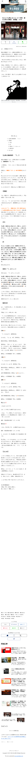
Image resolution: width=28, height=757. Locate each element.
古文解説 (8, 614)
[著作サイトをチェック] (7, 635)
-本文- (10, 142)
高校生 (13, 614)
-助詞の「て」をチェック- (15, 146)
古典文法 (23, 612)
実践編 (14, 616)
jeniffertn (20, 38)
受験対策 (17, 612)
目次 (12, 135)
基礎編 (9, 616)
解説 (3, 618)
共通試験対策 (11, 612)
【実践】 (10, 140)
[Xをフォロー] (20, 635)
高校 (13, 618)
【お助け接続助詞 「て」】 (14, 138)
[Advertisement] (14, 118)
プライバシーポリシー (14, 750)
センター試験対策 (20, 614)
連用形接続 (8, 618)
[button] (22, 628)
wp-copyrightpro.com (19, 756)
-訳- (10, 144)
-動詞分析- (11, 148)
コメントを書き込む (14, 730)
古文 (3, 614)
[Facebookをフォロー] (14, 638)
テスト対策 (5, 612)
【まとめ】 (10, 150)
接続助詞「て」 (20, 616)
